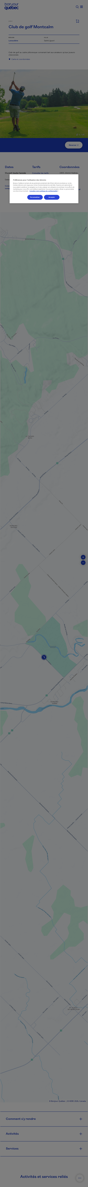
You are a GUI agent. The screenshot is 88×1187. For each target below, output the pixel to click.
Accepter (52, 197)
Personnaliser (35, 197)
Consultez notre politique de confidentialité (44, 191)
